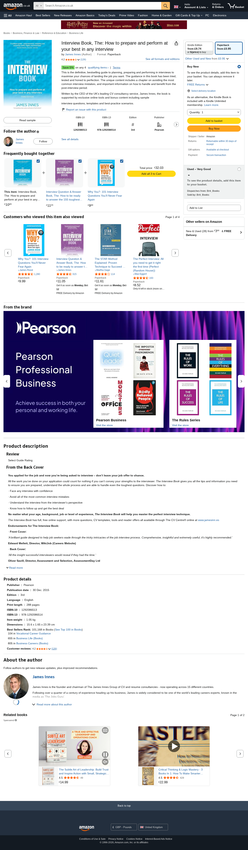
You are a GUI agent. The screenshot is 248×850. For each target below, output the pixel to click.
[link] (64, 173)
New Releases (63, 15)
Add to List (195, 207)
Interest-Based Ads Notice (158, 839)
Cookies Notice (134, 839)
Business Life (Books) (29, 638)
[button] (7, 15)
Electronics (219, 15)
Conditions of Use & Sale (92, 839)
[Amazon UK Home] (86, 829)
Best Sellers (43, 15)
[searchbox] (102, 6)
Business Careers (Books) (32, 643)
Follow (43, 141)
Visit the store (104, 425)
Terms (116, 67)
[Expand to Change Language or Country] (180, 7)
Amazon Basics (85, 15)
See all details (69, 139)
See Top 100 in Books (68, 629)
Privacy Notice (115, 839)
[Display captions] (105, 730)
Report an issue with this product (86, 109)
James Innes (73, 54)
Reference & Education (54, 33)
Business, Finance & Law (26, 33)
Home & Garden (162, 15)
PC (207, 15)
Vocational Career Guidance (33, 633)
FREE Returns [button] (196, 84)
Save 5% (68, 67)
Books (6, 33)
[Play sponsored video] (174, 746)
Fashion (143, 15)
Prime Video (126, 15)
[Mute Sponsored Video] (105, 762)
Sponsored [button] (8, 720)
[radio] (199, 48)
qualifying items (97, 67)
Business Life (76, 33)
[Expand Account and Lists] (207, 7)
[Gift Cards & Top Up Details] (201, 15)
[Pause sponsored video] (105, 754)
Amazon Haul (23, 15)
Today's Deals (106, 15)
